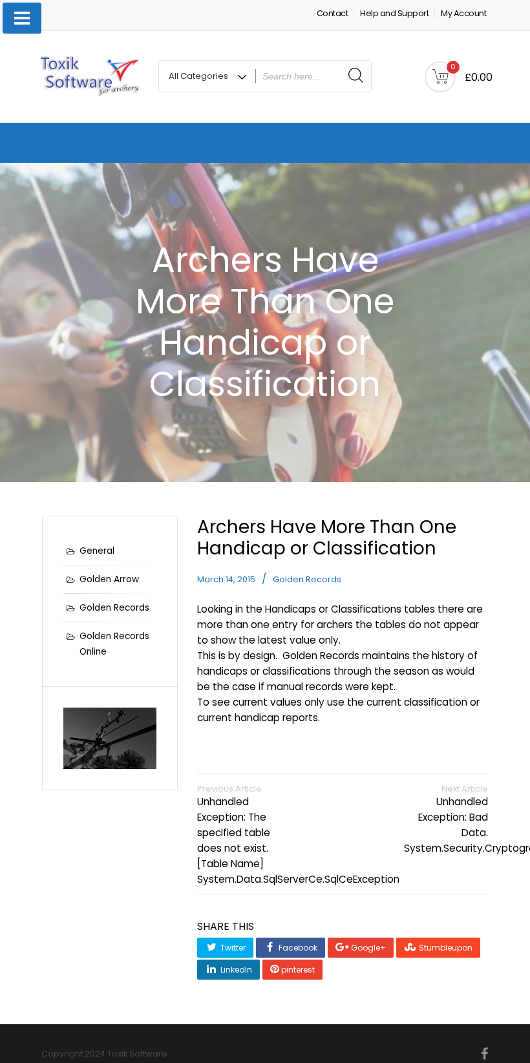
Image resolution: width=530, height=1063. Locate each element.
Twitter (232, 947)
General (97, 551)
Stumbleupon (444, 947)
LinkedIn (235, 969)
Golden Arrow (109, 579)
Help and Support (394, 13)
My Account (463, 13)
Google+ (367, 947)
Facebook (297, 947)
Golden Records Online (114, 644)
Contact (332, 13)
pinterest (297, 969)
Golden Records (307, 579)
